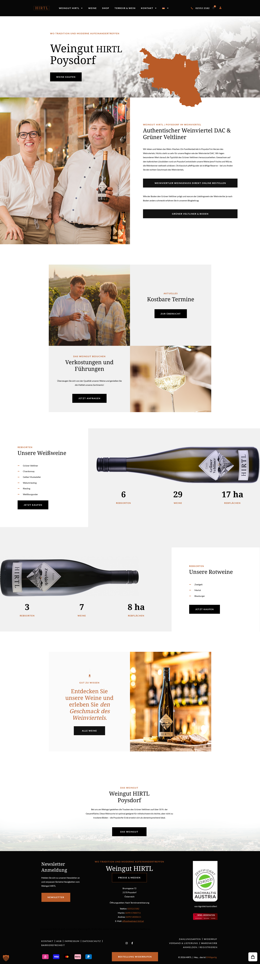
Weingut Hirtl (69, 8)
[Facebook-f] (132, 943)
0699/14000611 (133, 917)
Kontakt (147, 8)
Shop (105, 8)
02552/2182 (133, 908)
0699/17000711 (133, 912)
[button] (252, 956)
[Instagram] (126, 943)
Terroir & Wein (125, 8)
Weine (92, 8)
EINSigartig (211, 957)
